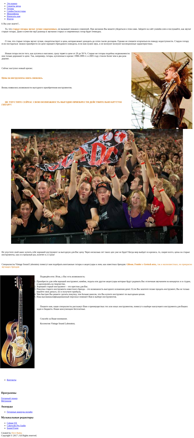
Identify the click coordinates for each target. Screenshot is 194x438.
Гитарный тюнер (9, 398)
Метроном (6, 401)
